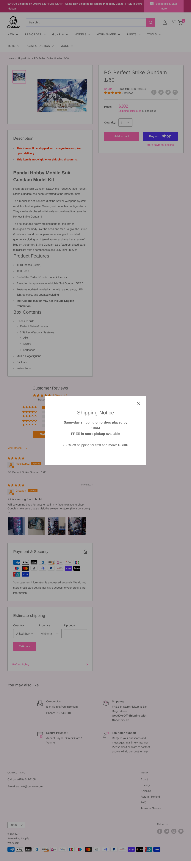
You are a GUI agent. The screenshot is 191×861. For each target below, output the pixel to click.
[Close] (138, 403)
